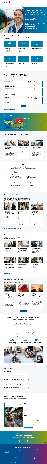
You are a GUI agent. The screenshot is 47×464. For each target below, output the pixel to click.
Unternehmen (26, 415)
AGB (4, 462)
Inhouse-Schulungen (31, 174)
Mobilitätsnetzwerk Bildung (22, 200)
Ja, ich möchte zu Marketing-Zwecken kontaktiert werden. (32, 422)
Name (25, 403)
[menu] (6, 6)
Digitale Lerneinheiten (15, 185)
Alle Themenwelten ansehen (8, 273)
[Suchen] (42, 2)
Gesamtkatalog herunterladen (28, 427)
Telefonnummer (26, 411)
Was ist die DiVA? (18, 228)
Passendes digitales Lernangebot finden (9, 228)
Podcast (31, 185)
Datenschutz (9, 462)
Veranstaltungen (15, 174)
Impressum (6, 462)
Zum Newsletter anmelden (23, 441)
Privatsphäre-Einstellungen (14, 462)
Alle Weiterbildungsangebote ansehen (9, 109)
